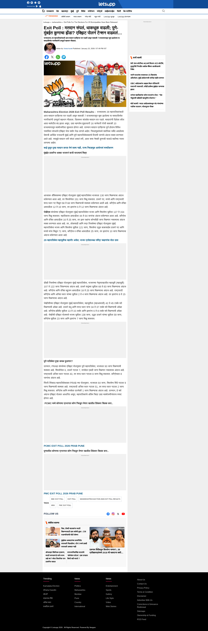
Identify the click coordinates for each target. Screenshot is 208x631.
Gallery (109, 594)
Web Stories (111, 606)
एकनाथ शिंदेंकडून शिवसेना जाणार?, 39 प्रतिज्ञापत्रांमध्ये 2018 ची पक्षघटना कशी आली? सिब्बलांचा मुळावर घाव (105, 552)
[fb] (108, 515)
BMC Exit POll (57, 499)
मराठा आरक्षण (77, 17)
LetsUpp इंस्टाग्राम (124, 17)
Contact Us (142, 584)
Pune (77, 598)
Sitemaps (141, 611)
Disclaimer (141, 596)
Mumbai (78, 594)
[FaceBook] (47, 57)
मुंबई (72, 11)
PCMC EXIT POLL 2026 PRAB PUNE (64, 446)
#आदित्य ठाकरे (48, 606)
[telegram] (64, 57)
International (80, 606)
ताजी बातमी (137, 57)
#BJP (45, 594)
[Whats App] (58, 57)
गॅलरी (119, 11)
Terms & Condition (145, 592)
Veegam (92, 627)
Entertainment (112, 586)
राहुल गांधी (97, 17)
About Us (141, 580)
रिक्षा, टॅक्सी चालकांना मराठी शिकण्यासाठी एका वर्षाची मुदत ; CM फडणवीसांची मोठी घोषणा (73, 531)
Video (108, 602)
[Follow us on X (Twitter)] (118, 515)
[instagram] (113, 515)
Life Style (110, 598)
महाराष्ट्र (64, 11)
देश (57, 11)
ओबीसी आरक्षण (65, 17)
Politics (78, 586)
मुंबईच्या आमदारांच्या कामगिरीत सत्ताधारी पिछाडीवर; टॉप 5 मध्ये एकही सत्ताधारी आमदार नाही (74, 543)
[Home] (43, 11)
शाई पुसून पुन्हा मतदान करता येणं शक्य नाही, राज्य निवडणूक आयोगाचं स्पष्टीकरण (78, 147)
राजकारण (50, 11)
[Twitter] (52, 57)
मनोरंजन (91, 11)
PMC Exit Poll (65, 505)
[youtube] (123, 515)
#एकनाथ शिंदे (48, 598)
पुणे (77, 11)
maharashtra (57, 22)
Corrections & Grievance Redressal (147, 605)
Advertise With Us (144, 600)
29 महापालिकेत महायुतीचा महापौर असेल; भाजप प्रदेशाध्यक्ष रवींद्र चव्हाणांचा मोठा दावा (81, 240)
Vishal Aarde (68, 48)
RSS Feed (141, 619)
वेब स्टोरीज (127, 11)
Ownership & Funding (146, 615)
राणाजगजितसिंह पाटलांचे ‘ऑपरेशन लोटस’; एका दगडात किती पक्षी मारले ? (77, 555)
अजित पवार (47, 602)
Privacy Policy (143, 588)
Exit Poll (72, 499)
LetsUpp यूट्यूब (109, 17)
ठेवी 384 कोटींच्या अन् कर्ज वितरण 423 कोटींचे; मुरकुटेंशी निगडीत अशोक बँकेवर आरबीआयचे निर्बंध (147, 66)
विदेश (83, 11)
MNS (53, 505)
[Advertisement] (85, 175)
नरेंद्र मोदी (88, 17)
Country (78, 602)
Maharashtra (80, 590)
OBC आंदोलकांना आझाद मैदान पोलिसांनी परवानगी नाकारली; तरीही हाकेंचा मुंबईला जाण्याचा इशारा (147, 86)
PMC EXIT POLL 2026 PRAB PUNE (63, 493)
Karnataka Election (51, 586)
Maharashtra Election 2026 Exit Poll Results (100, 499)
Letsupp (46, 22)
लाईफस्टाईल (109, 11)
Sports (108, 590)
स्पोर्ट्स (99, 11)
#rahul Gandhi (49, 590)
